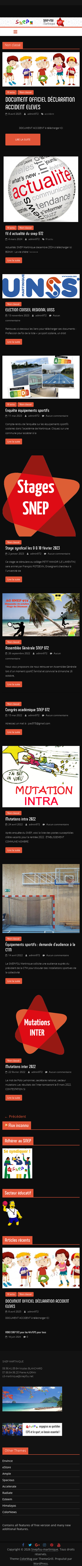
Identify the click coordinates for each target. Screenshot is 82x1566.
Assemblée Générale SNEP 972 (27, 648)
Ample (6, 1473)
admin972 (33, 113)
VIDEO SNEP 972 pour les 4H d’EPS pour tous (25, 1332)
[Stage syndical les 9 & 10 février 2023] (40, 458)
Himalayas (9, 1505)
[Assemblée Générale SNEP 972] (40, 595)
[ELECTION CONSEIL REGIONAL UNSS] (40, 276)
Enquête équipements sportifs (27, 410)
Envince (7, 1461)
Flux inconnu (19, 1125)
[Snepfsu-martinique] (6, 32)
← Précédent (15, 1116)
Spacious (8, 1480)
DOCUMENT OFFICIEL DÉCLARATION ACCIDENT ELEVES (40, 103)
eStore (6, 1467)
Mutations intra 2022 (20, 819)
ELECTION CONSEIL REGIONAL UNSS (30, 310)
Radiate (7, 1493)
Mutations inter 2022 (20, 1066)
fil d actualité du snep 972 (24, 233)
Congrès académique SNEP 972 (27, 709)
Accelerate (9, 1486)
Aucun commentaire (56, 415)
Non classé (26, 92)
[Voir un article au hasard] (75, 32)
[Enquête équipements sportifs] (40, 358)
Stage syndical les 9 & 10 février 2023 (32, 548)
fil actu (11, 92)
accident (49, 113)
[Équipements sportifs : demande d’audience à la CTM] (40, 866)
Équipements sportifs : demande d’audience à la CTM (40, 947)
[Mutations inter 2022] (41, 997)
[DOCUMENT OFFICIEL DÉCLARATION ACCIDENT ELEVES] (40, 54)
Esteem (7, 1499)
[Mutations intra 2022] (40, 748)
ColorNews (9, 1512)
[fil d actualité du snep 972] (41, 159)
